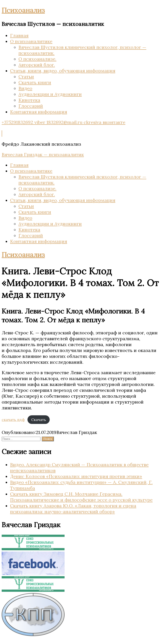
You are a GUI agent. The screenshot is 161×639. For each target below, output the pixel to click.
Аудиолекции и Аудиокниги (50, 94)
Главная (19, 35)
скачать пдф (13, 419)
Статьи (26, 76)
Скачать (38, 419)
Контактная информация (38, 112)
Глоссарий (30, 106)
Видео (25, 88)
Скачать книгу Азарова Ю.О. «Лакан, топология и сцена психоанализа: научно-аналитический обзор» (73, 508)
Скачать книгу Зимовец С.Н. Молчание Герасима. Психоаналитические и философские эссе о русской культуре (81, 497)
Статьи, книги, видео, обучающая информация (62, 71)
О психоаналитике (31, 41)
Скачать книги (34, 82)
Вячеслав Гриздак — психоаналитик (43, 154)
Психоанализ (23, 10)
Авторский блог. (36, 65)
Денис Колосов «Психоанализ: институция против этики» (76, 476)
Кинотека (29, 100)
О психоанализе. (37, 59)
